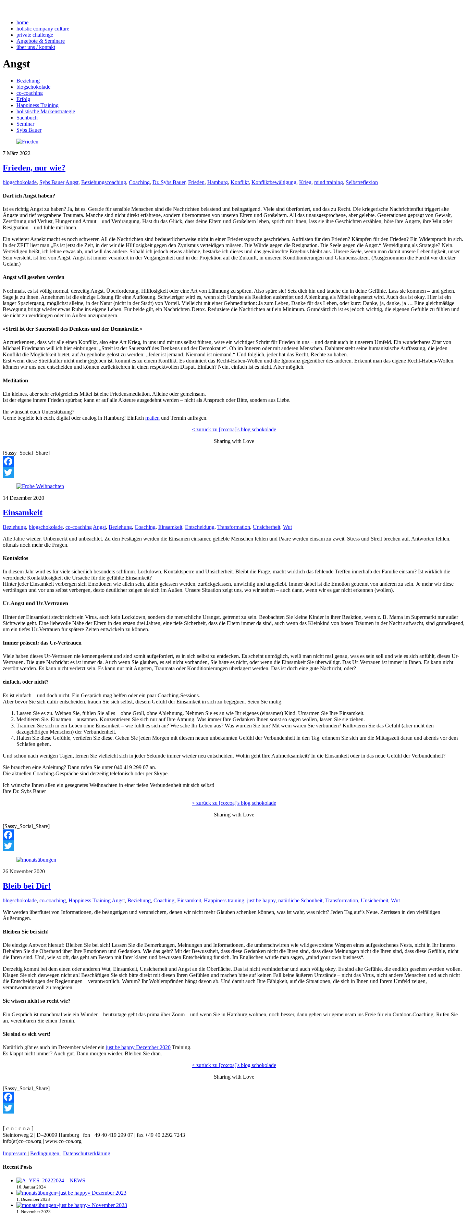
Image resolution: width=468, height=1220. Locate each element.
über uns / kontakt (35, 47)
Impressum (15, 1153)
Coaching (139, 182)
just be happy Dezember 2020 (138, 1047)
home (22, 22)
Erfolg (23, 99)
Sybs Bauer (28, 130)
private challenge (34, 35)
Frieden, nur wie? (34, 167)
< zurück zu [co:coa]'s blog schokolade (234, 429)
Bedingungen (45, 1153)
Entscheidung (199, 527)
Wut (287, 527)
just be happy (261, 900)
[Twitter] (234, 472)
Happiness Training (37, 105)
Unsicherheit (266, 527)
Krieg (305, 182)
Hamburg (217, 182)
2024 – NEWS (69, 1180)
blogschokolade (33, 87)
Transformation (233, 527)
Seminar (25, 124)
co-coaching (29, 93)
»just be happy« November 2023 (91, 1205)
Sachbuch (27, 117)
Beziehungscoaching (103, 182)
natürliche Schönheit (300, 900)
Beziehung (28, 81)
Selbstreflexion (362, 182)
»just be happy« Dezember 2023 (91, 1193)
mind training (328, 182)
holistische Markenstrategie (45, 111)
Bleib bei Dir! (27, 885)
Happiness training (224, 900)
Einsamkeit (22, 512)
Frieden (196, 182)
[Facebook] (234, 461)
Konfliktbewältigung (273, 182)
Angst (71, 182)
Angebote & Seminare (40, 41)
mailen (152, 418)
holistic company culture (42, 28)
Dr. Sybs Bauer (168, 182)
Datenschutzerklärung (86, 1153)
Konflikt (240, 182)
